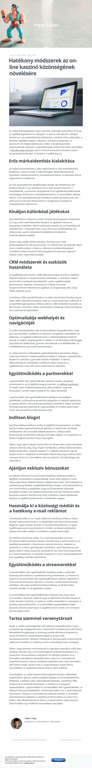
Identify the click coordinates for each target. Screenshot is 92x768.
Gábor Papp (26, 55)
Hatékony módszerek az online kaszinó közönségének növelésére (43, 67)
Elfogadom (58, 760)
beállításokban (29, 763)
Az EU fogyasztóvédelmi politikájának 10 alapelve (29, 740)
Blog (74, 17)
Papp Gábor (45, 25)
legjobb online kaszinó (22, 150)
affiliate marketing (69, 384)
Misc (34, 55)
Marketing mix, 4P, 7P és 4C (71, 740)
